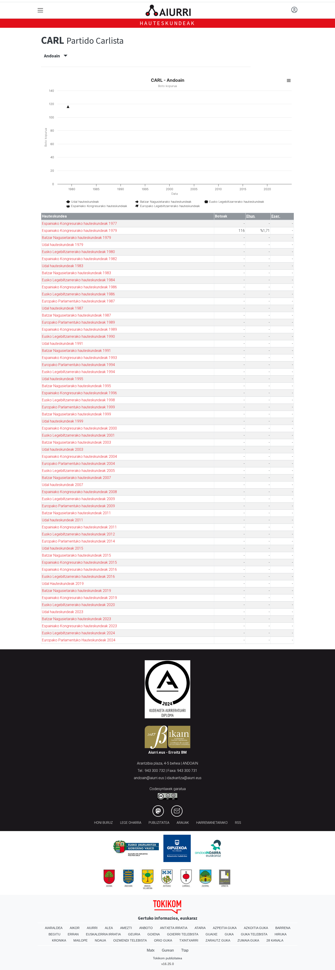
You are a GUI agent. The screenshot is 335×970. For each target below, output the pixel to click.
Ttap (184, 950)
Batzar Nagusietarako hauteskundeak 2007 (76, 478)
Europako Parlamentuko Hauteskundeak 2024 (78, 640)
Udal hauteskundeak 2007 (62, 485)
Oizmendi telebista (130, 940)
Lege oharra (130, 823)
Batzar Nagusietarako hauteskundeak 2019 (76, 591)
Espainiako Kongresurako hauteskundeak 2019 (79, 598)
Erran (73, 934)
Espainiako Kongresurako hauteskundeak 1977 (79, 223)
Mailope (80, 940)
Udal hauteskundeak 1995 (62, 379)
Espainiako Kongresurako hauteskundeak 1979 (79, 230)
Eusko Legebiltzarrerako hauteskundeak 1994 (78, 372)
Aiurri (92, 928)
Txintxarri (188, 940)
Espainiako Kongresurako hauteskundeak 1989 (79, 329)
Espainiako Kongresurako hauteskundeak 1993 (79, 358)
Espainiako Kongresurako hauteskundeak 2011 (79, 527)
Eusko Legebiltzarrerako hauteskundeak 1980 (78, 252)
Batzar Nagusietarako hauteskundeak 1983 (76, 273)
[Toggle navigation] (40, 10)
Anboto (146, 928)
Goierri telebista (182, 934)
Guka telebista (254, 934)
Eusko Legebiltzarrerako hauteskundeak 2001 (78, 435)
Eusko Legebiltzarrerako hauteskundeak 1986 (78, 294)
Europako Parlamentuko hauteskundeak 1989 (78, 322)
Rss (238, 823)
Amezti (126, 928)
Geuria (134, 934)
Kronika (59, 940)
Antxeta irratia (173, 928)
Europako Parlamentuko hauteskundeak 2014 (78, 541)
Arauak (183, 823)
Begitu (54, 934)
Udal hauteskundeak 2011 (62, 520)
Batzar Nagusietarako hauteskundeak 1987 (76, 315)
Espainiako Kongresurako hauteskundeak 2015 (79, 562)
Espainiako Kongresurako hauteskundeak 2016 (79, 569)
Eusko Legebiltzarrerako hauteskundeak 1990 (78, 336)
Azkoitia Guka (256, 928)
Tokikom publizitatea (167, 958)
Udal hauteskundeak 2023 (62, 612)
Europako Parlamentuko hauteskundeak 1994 (78, 365)
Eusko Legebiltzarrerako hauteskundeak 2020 (78, 605)
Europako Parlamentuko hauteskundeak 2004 (78, 463)
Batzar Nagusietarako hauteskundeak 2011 (76, 513)
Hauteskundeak (167, 23)
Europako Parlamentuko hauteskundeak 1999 (78, 407)
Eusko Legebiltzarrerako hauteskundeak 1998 (78, 400)
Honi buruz (103, 823)
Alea (109, 928)
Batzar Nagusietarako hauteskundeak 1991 (76, 350)
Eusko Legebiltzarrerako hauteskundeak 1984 (78, 280)
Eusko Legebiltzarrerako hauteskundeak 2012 (78, 534)
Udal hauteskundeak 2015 (62, 548)
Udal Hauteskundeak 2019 (63, 583)
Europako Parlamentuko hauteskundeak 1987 (78, 301)
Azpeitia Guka (225, 928)
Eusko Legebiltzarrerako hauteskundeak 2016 (78, 576)
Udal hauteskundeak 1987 (62, 308)
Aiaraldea (53, 928)
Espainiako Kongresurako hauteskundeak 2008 (79, 492)
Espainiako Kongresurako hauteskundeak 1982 (79, 259)
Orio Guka (163, 940)
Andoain (54, 56)
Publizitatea (159, 823)
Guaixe (211, 934)
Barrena (282, 928)
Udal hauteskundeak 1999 (62, 421)
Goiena (153, 934)
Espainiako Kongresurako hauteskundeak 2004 (79, 456)
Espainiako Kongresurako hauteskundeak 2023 (79, 626)
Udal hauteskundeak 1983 (62, 266)
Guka (229, 934)
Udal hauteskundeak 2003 (62, 449)
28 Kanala (274, 940)
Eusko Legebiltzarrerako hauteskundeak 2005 (78, 470)
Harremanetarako (212, 823)
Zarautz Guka (218, 940)
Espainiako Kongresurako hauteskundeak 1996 (79, 393)
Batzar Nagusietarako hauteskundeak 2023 (76, 619)
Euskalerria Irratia (103, 934)
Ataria (200, 928)
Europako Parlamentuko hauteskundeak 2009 (78, 506)
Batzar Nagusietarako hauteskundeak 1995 (76, 386)
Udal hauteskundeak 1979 (62, 245)
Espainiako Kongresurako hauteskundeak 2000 (79, 428)
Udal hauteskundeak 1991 (62, 343)
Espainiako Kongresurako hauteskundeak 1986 (79, 287)
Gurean (168, 950)
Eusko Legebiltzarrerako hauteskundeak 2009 (78, 499)
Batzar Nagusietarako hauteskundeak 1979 (76, 237)
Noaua (100, 940)
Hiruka (280, 934)
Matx (151, 950)
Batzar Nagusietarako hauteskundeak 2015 (76, 555)
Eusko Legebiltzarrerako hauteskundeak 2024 (78, 633)
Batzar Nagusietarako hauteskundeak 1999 (76, 414)
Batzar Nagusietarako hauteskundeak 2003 (76, 442)
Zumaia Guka (248, 940)
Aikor (75, 928)
